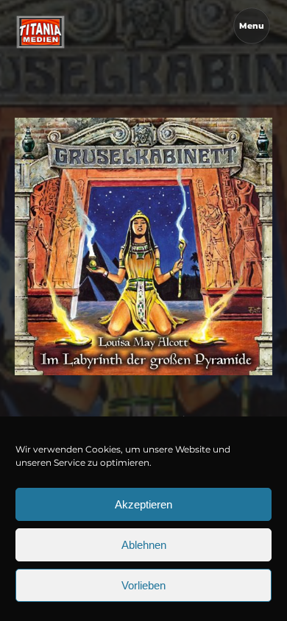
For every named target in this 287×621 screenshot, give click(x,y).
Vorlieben (143, 585)
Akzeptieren (143, 504)
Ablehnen (143, 545)
